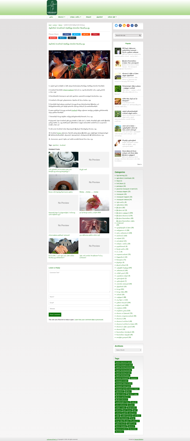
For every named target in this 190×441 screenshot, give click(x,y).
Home (50, 24)
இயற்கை (60, 24)
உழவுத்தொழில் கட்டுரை (123, 227)
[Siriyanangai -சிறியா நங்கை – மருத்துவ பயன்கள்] (118, 88)
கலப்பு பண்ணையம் (122, 233)
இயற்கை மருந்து (132, 394)
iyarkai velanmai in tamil (123, 362)
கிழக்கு (59, 133)
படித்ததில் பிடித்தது (122, 268)
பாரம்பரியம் (137, 415)
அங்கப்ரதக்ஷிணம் (68, 90)
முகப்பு (51, 17)
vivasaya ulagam (121, 191)
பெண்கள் (74, 110)
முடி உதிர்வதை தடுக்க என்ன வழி (90, 235)
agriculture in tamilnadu (123, 178)
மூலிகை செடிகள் (121, 302)
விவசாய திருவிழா (121, 426)
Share (67, 34)
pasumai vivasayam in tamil (125, 189)
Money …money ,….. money (89, 192)
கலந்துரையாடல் (121, 230)
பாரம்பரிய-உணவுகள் (122, 284)
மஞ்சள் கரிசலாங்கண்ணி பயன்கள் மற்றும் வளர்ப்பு (130, 112)
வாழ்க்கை (55, 24)
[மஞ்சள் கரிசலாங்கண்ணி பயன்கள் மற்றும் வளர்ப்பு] (118, 114)
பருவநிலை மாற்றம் (122, 276)
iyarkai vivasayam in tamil (124, 365)
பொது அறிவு (120, 292)
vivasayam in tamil (121, 381)
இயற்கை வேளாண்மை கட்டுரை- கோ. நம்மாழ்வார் (130, 62)
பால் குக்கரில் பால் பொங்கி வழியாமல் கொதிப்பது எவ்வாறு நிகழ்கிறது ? (60, 170)
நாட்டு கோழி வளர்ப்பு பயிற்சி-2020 (90, 212)
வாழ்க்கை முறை (121, 310)
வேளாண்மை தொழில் (123, 335)
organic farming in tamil (123, 373)
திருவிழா (119, 262)
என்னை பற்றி (111, 17)
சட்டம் (118, 252)
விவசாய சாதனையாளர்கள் (124, 316)
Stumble (54, 37)
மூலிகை (127, 421)
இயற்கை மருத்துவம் (122, 213)
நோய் (135, 410)
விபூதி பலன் (83, 169)
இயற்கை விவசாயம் (122, 215)
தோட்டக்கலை (127, 410)
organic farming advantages (124, 367)
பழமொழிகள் (120, 278)
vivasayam (120, 194)
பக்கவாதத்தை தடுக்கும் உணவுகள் (59, 235)
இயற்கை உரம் (120, 210)
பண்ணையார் (120, 270)
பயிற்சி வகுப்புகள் (127, 415)
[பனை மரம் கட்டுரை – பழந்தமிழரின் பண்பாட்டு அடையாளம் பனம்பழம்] (118, 128)
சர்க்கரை (118, 410)
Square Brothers (138, 439)
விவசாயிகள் (132, 429)
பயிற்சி (118, 415)
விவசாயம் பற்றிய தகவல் (124, 326)
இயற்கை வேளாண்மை (123, 218)
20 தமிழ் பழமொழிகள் (129, 140)
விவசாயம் (61, 17)
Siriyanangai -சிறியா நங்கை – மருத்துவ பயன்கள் (131, 87)
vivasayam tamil (121, 389)
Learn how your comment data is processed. (89, 319)
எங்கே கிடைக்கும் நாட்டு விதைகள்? (129, 99)
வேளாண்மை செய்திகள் (123, 332)
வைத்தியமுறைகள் (122, 337)
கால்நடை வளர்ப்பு (74, 17)
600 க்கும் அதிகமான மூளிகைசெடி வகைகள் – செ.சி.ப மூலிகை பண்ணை (130, 50)
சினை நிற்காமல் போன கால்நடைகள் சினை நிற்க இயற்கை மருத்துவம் (130, 153)
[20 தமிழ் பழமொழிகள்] (118, 143)
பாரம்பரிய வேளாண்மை (122, 418)
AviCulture (119, 183)
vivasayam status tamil (123, 386)
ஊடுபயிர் (133, 402)
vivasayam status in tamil (123, 383)
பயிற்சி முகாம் (120, 273)
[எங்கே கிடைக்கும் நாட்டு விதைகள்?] (118, 101)
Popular (128, 43)
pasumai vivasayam (122, 378)
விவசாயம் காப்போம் (122, 321)
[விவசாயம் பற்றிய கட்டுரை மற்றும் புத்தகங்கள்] (118, 76)
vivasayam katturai (122, 199)
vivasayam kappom (122, 197)
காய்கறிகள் (120, 241)
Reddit (86, 34)
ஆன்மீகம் (56, 145)
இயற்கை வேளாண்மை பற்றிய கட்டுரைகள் (125, 222)
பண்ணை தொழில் (121, 413)
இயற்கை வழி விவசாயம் (123, 397)
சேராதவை (119, 260)
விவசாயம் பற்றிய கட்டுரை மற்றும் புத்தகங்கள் (130, 74)
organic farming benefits (123, 370)
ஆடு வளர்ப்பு (120, 202)
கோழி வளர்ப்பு (120, 249)
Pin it (96, 34)
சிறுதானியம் (120, 257)
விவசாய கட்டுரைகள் (122, 313)
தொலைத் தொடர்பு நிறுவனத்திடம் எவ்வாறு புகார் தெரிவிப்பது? (62, 213)
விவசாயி (119, 329)
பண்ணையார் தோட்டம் (52, 439)
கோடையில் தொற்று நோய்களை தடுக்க (61, 192)
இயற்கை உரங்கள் (121, 394)
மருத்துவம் (119, 297)
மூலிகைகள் (135, 421)
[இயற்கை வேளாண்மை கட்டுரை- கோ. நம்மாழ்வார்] (118, 63)
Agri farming (120, 175)
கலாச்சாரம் (119, 235)
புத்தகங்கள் (99, 17)
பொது (118, 289)
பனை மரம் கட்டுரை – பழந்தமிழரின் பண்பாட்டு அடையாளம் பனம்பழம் (129, 128)
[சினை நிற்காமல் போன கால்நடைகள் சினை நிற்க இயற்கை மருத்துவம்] (118, 153)
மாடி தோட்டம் (120, 300)
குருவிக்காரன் (120, 246)
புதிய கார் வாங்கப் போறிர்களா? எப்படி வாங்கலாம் (91, 256)
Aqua (118, 181)
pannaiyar (119, 186)
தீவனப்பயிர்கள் (121, 265)
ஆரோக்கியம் (120, 205)
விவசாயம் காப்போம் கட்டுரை (125, 324)
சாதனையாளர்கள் (122, 254)
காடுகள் (119, 238)
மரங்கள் (118, 294)
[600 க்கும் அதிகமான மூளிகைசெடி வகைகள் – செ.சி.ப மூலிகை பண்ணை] (118, 51)
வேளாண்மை (119, 431)
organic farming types (122, 375)
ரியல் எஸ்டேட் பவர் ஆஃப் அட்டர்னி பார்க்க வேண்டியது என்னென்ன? (61, 256)
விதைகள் (88, 17)
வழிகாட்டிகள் (120, 305)
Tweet (77, 34)
